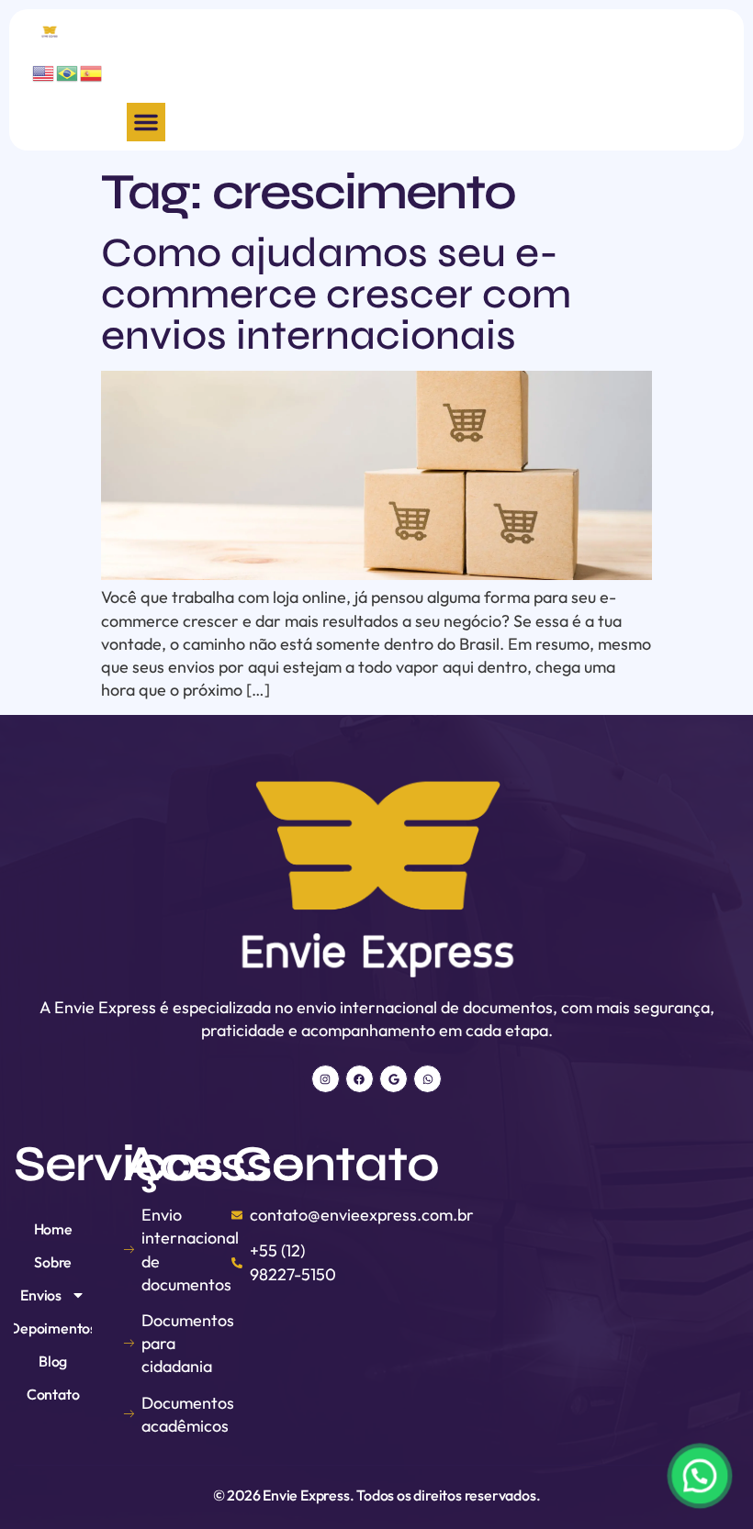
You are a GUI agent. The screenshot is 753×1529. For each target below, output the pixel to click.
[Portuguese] (68, 71)
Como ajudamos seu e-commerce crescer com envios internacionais (336, 294)
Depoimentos (53, 1328)
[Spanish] (92, 71)
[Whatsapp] (427, 1079)
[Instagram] (325, 1079)
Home (53, 1229)
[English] (44, 71)
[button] (146, 122)
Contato (53, 1394)
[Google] (393, 1079)
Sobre (53, 1262)
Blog (53, 1361)
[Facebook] (359, 1079)
